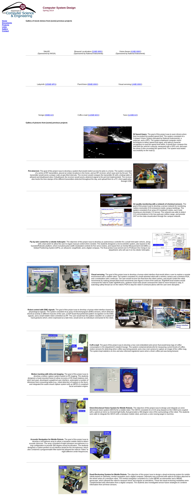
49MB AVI (49, 115)
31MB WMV (97, 51)
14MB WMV (137, 84)
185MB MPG (50, 84)
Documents (7, 23)
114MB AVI (132, 115)
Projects (5, 25)
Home (4, 21)
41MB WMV (136, 51)
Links (4, 27)
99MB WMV (93, 84)
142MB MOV (93, 115)
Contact (5, 31)
